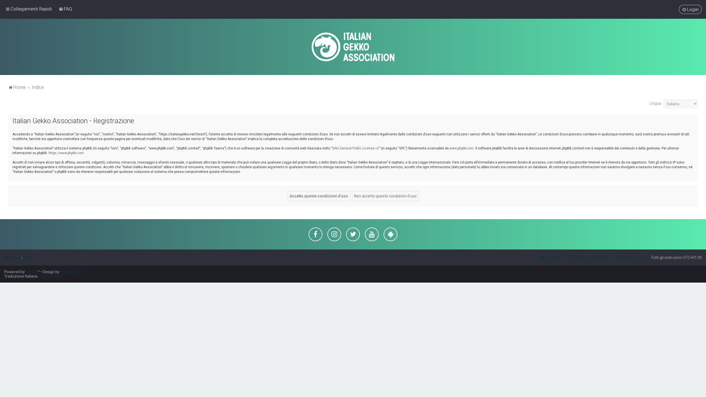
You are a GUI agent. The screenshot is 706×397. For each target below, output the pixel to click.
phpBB (31, 272)
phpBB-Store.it (51, 276)
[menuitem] (65, 9)
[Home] (353, 47)
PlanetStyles (71, 272)
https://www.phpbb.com (66, 153)
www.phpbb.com (462, 148)
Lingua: (656, 103)
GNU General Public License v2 (355, 148)
